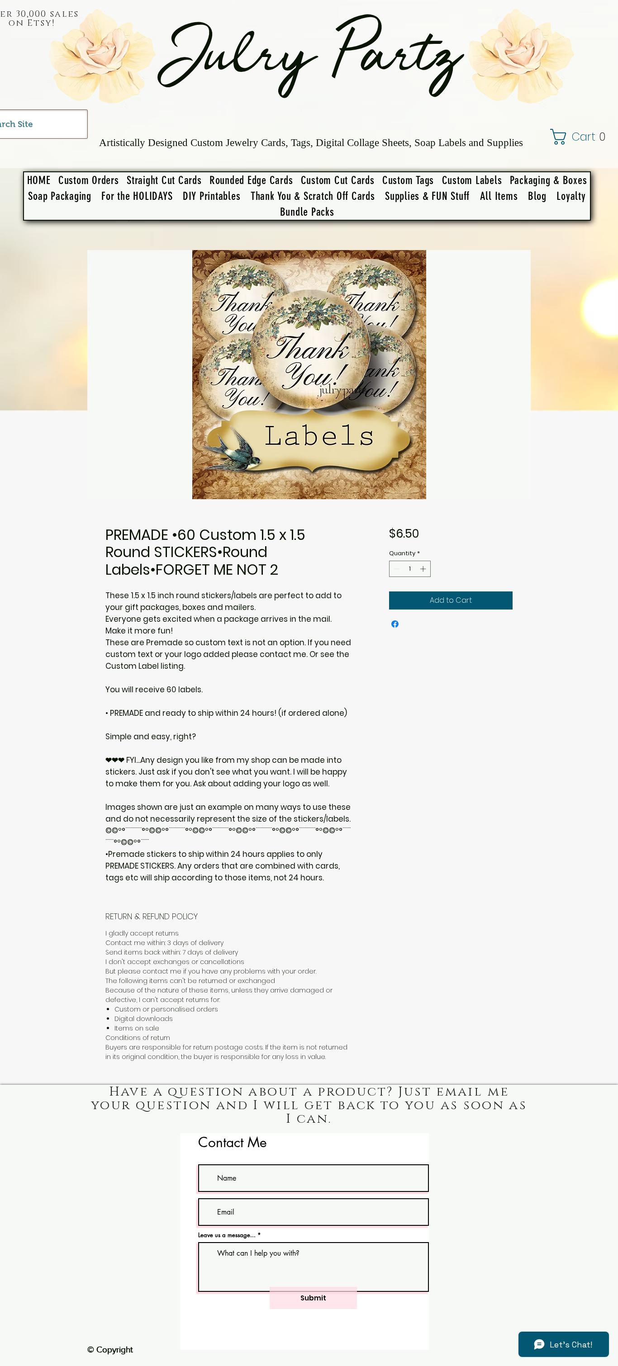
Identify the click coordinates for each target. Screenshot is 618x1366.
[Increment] (423, 569)
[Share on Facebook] (395, 624)
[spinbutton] (409, 569)
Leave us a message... (227, 1235)
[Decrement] (395, 569)
